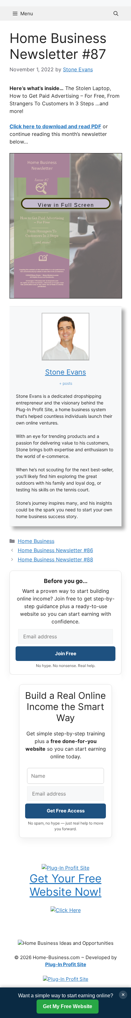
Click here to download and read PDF (55, 126)
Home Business (36, 541)
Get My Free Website (67, 1006)
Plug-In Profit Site (65, 964)
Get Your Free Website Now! (65, 885)
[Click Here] (66, 910)
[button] (116, 13)
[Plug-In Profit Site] (65, 867)
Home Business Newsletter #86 (55, 550)
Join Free (65, 653)
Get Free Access (66, 811)
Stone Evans (65, 372)
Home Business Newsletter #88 (55, 559)
